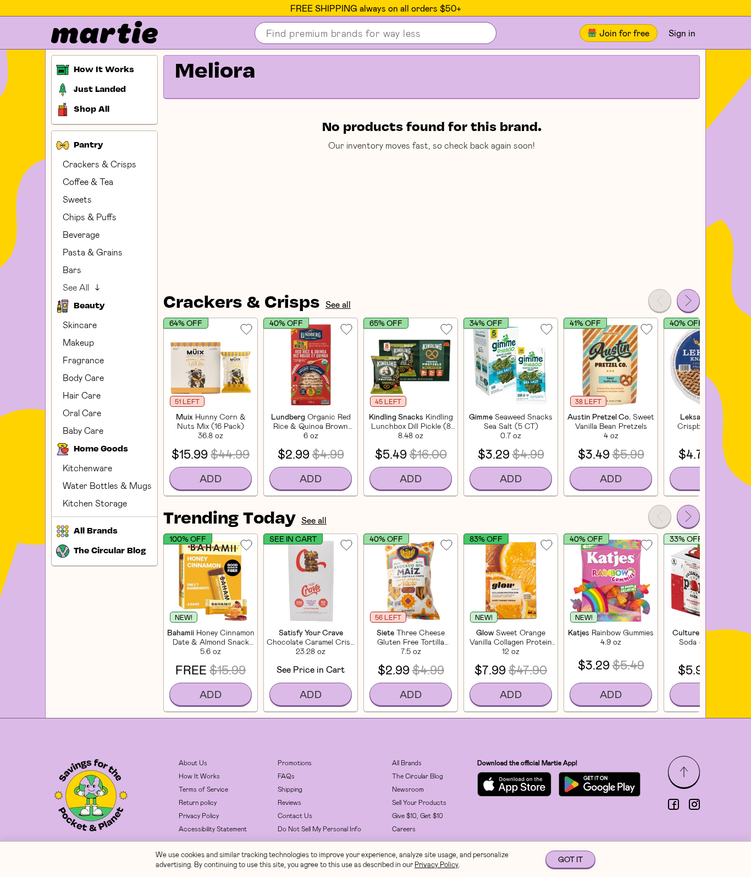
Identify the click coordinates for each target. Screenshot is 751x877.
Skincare (80, 324)
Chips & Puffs (90, 216)
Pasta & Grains (93, 252)
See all (338, 304)
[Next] (688, 300)
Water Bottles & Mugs (107, 485)
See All (76, 287)
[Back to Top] (684, 772)
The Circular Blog (417, 776)
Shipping (290, 789)
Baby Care (83, 430)
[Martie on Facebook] (673, 804)
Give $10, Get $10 (417, 815)
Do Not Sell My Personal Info (319, 828)
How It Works (199, 776)
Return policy (198, 802)
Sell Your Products (419, 802)
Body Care (83, 377)
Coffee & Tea (88, 181)
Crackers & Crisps (99, 164)
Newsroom (408, 789)
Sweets (77, 199)
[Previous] (659, 300)
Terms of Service (203, 789)
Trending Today (229, 519)
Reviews (289, 802)
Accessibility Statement (213, 828)
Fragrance (83, 360)
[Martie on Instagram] (694, 804)
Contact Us (295, 815)
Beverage (81, 234)
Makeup (78, 342)
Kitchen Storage (95, 503)
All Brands (407, 762)
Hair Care (82, 395)
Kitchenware (87, 467)
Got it (570, 859)
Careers (404, 828)
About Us (193, 762)
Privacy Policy (199, 815)
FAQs (286, 776)
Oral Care (82, 412)
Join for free (624, 33)
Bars (72, 269)
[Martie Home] (95, 33)
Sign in (682, 33)
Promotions (295, 762)
